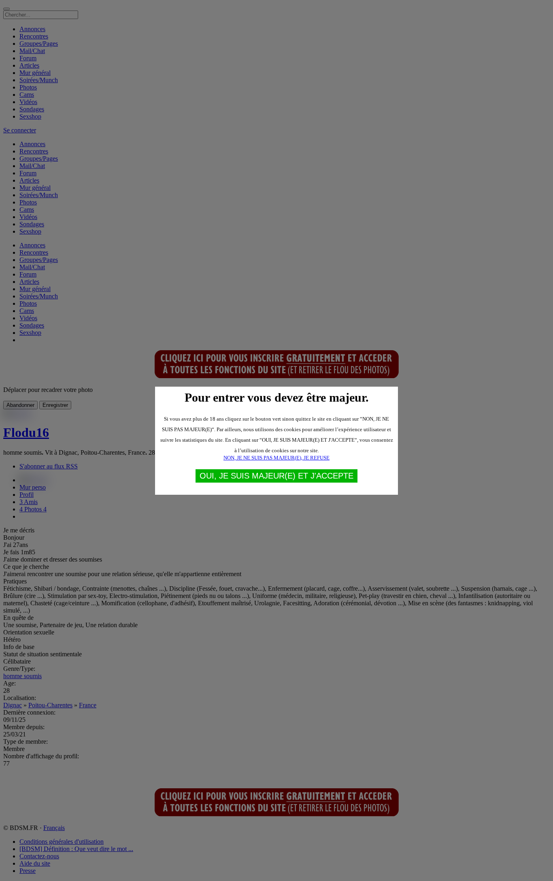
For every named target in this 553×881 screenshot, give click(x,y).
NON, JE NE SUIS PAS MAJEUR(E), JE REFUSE (276, 458)
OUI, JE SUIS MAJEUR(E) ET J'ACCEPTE (276, 475)
